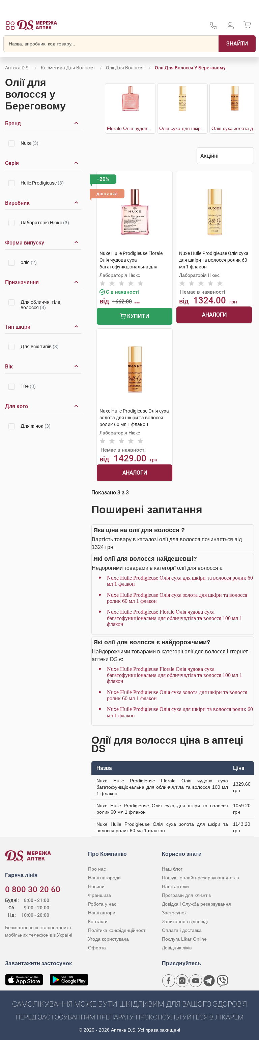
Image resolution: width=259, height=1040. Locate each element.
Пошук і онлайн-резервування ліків (200, 877)
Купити (137, 316)
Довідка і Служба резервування (196, 904)
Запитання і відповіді (185, 921)
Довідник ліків (177, 947)
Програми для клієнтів (186, 895)
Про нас (97, 869)
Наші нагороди (104, 877)
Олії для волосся (125, 67)
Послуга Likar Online (184, 939)
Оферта (97, 947)
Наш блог (172, 869)
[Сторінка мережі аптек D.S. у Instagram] (182, 980)
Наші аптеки (175, 886)
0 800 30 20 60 (32, 889)
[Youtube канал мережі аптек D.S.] (195, 980)
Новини (96, 886)
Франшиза (99, 895)
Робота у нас (102, 904)
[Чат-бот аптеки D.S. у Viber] (222, 980)
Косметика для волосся (68, 67)
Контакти (98, 921)
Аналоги (214, 315)
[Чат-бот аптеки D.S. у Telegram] (209, 980)
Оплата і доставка (182, 930)
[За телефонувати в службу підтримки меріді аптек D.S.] (213, 28)
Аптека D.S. (17, 67)
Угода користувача (108, 939)
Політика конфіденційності (117, 930)
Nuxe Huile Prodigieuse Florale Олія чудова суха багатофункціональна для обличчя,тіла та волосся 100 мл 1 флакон (174, 618)
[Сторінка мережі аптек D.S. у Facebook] (168, 980)
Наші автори (101, 912)
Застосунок (174, 912)
